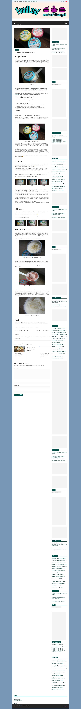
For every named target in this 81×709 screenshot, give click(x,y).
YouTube (61, 190)
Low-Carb (57, 179)
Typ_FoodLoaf (17, 94)
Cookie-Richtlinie (17, 697)
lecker (53, 179)
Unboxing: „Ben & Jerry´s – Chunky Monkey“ (31, 349)
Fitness (61, 169)
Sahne (58, 184)
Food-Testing (65, 169)
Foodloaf (19, 89)
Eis (56, 167)
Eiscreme (59, 167)
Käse (55, 174)
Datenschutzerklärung (18, 700)
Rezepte (54, 184)
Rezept (61, 181)
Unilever (58, 190)
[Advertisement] (59, 34)
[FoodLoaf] (40, 3)
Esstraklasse (58, 169)
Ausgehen (53, 161)
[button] (20, 22)
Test (62, 188)
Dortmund (53, 167)
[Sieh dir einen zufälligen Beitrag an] (66, 23)
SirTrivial (24, 90)
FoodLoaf (62, 171)
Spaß (56, 186)
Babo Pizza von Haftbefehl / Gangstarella (58, 51)
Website (15, 389)
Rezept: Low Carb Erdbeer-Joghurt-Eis (21, 330)
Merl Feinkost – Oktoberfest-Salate (19, 354)
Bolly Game (53, 136)
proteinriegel (57, 181)
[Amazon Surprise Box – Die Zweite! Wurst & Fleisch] (44, 346)
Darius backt (59, 162)
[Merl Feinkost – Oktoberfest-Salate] (19, 346)
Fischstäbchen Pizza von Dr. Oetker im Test (58, 52)
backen (62, 161)
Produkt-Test (62, 179)
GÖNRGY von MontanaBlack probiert (57, 47)
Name (15, 380)
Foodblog (53, 171)
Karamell (64, 173)
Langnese (58, 174)
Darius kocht (59, 164)
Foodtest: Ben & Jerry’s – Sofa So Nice (42, 330)
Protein (53, 181)
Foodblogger (58, 171)
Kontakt (15, 703)
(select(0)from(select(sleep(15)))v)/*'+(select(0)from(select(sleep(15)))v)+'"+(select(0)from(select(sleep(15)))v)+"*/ (57, 140)
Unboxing (54, 190)
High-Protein (61, 173)
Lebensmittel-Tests (57, 177)
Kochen (53, 174)
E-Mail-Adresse (16, 385)
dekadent (64, 164)
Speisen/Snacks (58, 188)
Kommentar (16, 368)
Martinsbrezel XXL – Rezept (58, 135)
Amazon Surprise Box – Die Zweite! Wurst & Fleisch (44, 355)
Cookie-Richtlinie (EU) (17, 699)
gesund (57, 173)
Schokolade (63, 184)
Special (58, 186)
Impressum (19, 24)
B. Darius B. (40, 90)
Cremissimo (55, 330)
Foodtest (54, 173)
